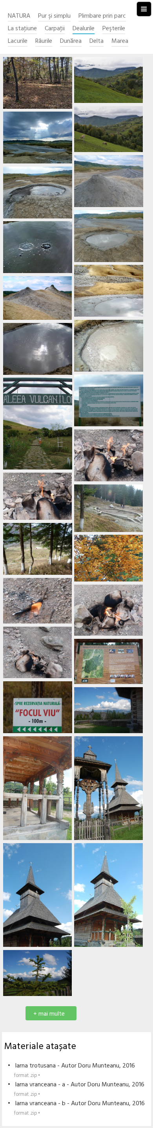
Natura (19, 16)
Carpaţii (55, 29)
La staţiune (22, 29)
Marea (119, 41)
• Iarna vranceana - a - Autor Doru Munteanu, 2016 (76, 1089)
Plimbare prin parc (102, 16)
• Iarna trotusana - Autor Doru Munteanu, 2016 (71, 1070)
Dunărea (71, 41)
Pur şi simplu (54, 16)
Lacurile (17, 41)
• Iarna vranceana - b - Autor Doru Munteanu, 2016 (76, 1108)
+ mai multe (49, 1014)
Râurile (43, 41)
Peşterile (113, 29)
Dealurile (84, 29)
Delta (96, 41)
